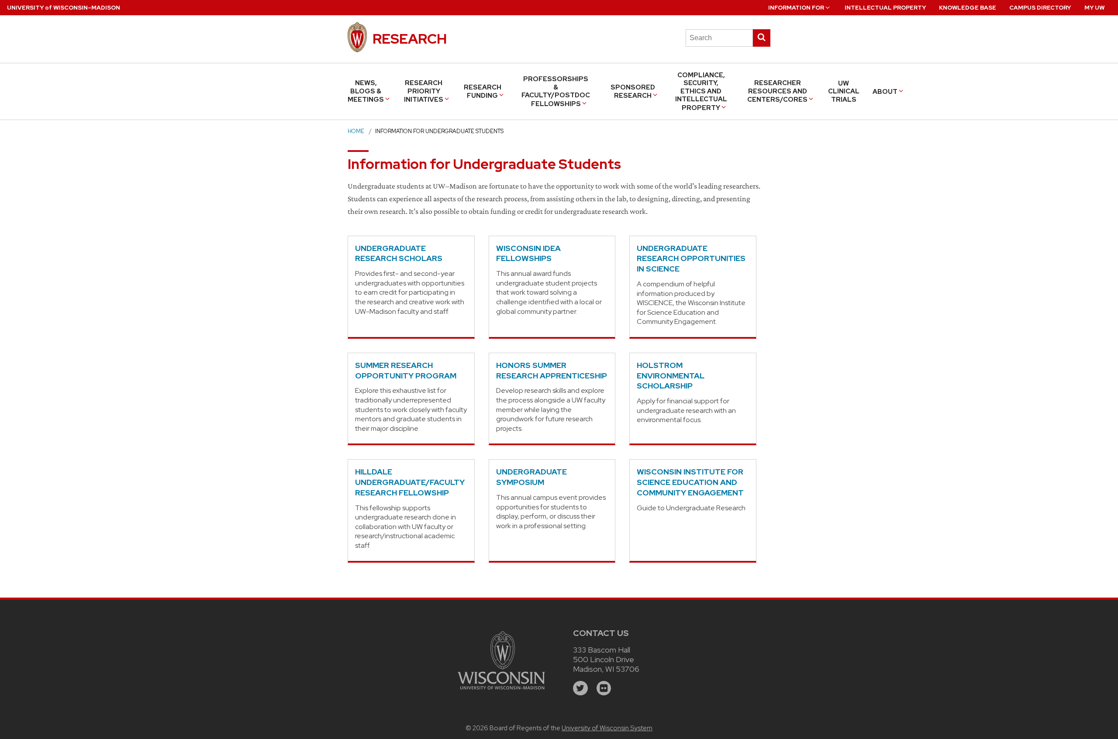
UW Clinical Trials (843, 91)
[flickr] (604, 688)
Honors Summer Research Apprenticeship (551, 370)
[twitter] (580, 688)
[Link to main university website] (501, 690)
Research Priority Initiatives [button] (423, 91)
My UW (1094, 7)
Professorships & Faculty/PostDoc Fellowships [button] (555, 91)
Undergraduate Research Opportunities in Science (691, 258)
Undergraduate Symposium (531, 477)
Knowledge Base (967, 7)
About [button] (885, 91)
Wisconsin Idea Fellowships (528, 253)
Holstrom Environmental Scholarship (670, 375)
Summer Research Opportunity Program (405, 370)
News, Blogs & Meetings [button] (366, 91)
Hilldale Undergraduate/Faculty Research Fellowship (410, 482)
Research (410, 38)
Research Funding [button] (482, 91)
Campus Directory (1040, 7)
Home (356, 131)
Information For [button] (796, 7)
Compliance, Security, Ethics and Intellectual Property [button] (701, 91)
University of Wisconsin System (607, 728)
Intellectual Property (885, 7)
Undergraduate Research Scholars (398, 253)
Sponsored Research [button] (633, 91)
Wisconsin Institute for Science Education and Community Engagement (690, 482)
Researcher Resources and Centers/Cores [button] (777, 91)
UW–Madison (63, 7)
